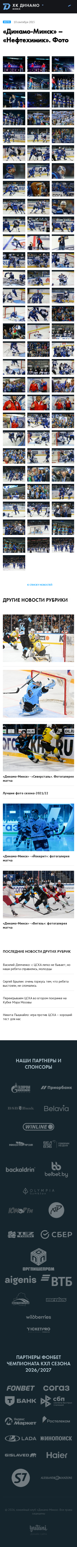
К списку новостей (39, 584)
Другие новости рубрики (35, 600)
